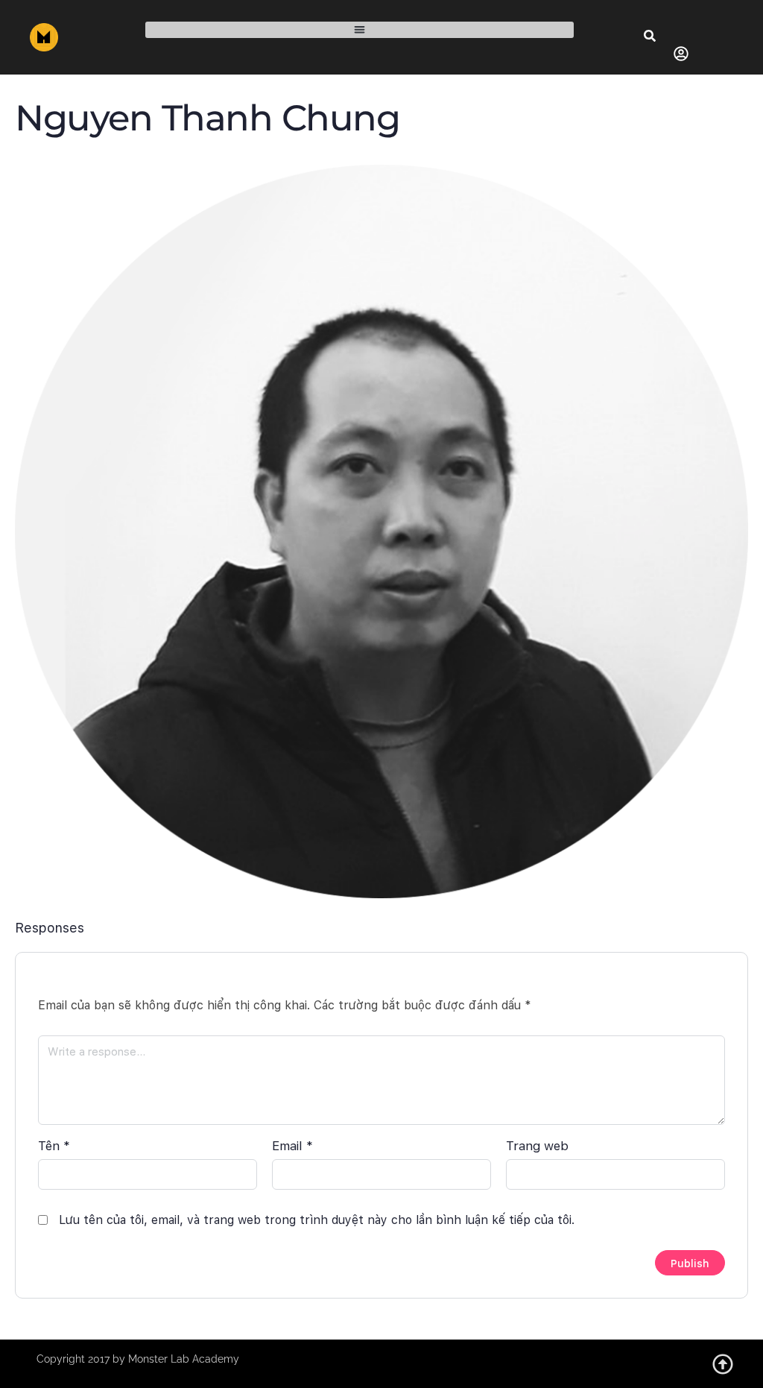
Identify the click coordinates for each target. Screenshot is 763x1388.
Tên (54, 1145)
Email (292, 1145)
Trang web (537, 1145)
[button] (359, 30)
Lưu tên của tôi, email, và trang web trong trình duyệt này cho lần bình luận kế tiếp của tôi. (316, 1220)
